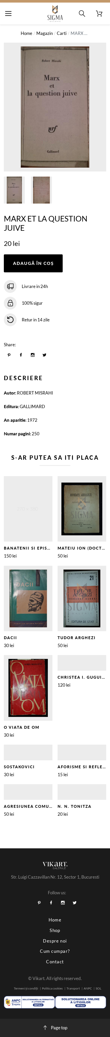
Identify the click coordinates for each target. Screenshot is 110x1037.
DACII (10, 637)
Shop (55, 930)
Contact (55, 961)
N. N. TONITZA (75, 806)
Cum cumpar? (55, 951)
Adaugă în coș (33, 263)
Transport (73, 988)
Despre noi (55, 941)
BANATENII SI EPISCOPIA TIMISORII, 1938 (52, 548)
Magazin (44, 33)
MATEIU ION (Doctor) (84, 548)
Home (26, 33)
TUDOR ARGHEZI (77, 637)
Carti (62, 33)
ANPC (88, 988)
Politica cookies (52, 988)
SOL (98, 988)
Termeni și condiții (26, 988)
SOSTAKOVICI (19, 766)
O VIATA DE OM (21, 727)
